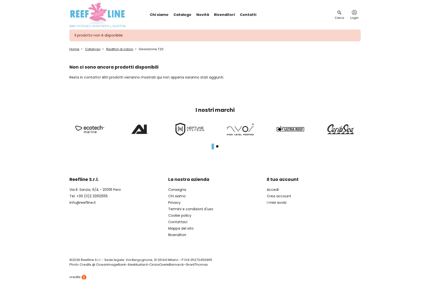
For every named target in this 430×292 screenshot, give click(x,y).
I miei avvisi (276, 202)
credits (75, 277)
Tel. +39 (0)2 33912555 (88, 196)
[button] (213, 146)
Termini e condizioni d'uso (190, 209)
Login (354, 18)
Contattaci (177, 221)
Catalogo (93, 49)
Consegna (177, 189)
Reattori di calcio (119, 49)
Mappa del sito (181, 228)
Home (74, 49)
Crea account (279, 196)
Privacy (174, 202)
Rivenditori (177, 234)
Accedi (273, 189)
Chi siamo (177, 196)
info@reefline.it (82, 202)
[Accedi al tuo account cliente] (354, 12)
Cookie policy (179, 215)
